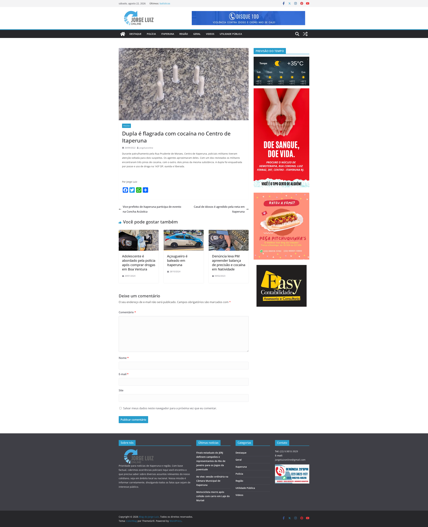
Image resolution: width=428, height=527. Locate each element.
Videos (210, 33)
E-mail (124, 374)
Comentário (127, 312)
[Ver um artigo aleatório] (305, 34)
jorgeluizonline (146, 147)
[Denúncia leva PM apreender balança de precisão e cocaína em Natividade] (229, 232)
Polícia (151, 33)
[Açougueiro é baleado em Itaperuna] (184, 232)
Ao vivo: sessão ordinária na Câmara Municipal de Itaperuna (212, 481)
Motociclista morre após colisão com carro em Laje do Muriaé (213, 496)
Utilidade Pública (231, 33)
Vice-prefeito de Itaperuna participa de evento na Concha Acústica (152, 209)
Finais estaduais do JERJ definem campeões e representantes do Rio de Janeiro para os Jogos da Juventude (210, 461)
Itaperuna (167, 33)
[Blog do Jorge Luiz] (123, 34)
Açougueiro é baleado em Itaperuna (177, 260)
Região (183, 33)
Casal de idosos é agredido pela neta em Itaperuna (219, 209)
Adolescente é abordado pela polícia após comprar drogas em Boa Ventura (138, 262)
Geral (197, 33)
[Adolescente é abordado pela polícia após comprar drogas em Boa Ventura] (139, 232)
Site (121, 390)
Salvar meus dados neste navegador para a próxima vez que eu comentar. (170, 408)
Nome (124, 358)
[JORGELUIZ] (139, 451)
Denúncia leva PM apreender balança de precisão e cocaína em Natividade (228, 262)
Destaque (135, 33)
